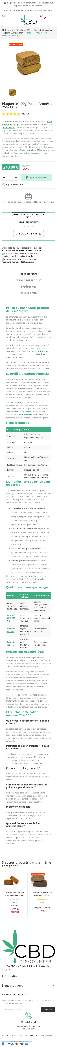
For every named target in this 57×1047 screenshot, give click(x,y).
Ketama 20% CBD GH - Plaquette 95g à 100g (15, 894)
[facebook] (3, 970)
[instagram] (6, 970)
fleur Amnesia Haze (28, 414)
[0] (42, 16)
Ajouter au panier (36, 177)
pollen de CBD (8, 127)
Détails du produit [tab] (28, 280)
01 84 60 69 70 (28, 1022)
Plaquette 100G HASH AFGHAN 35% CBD (42, 894)
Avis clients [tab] (28, 293)
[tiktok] (9, 970)
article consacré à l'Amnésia (20, 411)
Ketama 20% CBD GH (11, 618)
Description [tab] (28, 274)
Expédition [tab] (28, 286)
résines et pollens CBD (30, 150)
